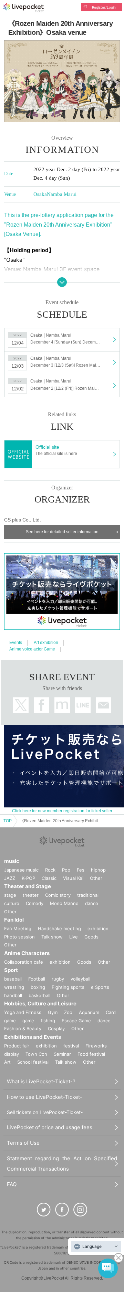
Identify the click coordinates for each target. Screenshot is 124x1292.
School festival (33, 1062)
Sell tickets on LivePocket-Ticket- (45, 1112)
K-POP (28, 878)
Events (15, 642)
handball (13, 995)
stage (10, 895)
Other (96, 878)
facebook (41, 705)
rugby (58, 979)
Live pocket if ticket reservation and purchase (23, 7)
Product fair (16, 1045)
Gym (53, 1012)
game (28, 1020)
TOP (7, 820)
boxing (38, 987)
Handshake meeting (59, 928)
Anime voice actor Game (32, 649)
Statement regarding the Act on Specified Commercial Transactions (62, 1163)
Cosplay (56, 1028)
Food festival (91, 1054)
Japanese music (21, 870)
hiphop (98, 870)
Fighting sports (68, 987)
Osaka (40, 194)
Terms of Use (23, 1143)
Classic (49, 878)
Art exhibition (46, 642)
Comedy (34, 903)
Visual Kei (73, 878)
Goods (91, 937)
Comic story (58, 895)
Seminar (62, 1054)
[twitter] (44, 1209)
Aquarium (89, 1012)
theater (31, 895)
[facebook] (62, 1209)
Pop (66, 870)
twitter (21, 705)
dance (91, 903)
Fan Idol (14, 919)
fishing (48, 1020)
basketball (39, 995)
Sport (11, 970)
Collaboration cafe (23, 962)
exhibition (97, 928)
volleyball (80, 979)
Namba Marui (61, 194)
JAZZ (9, 878)
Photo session (19, 937)
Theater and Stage (27, 886)
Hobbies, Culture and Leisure (40, 1003)
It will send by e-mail (103, 705)
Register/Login (104, 7)
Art (7, 1062)
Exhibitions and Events (32, 1037)
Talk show (52, 937)
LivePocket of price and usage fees (49, 1127)
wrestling (14, 987)
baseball (13, 979)
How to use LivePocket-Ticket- (44, 1097)
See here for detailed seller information (62, 531)
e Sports (100, 987)
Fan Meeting (17, 928)
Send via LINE (83, 705)
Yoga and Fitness (22, 1012)
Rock (50, 870)
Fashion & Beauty (22, 1028)
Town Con (36, 1054)
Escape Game (76, 1020)
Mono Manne (64, 903)
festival (71, 1045)
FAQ (12, 1184)
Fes (80, 870)
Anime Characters (27, 953)
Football (36, 979)
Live (73, 937)
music (11, 861)
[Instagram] (80, 1209)
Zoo (68, 1012)
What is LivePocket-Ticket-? (41, 1081)
